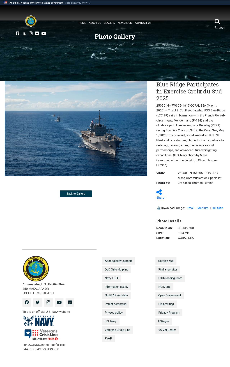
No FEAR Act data (116, 295)
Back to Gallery (75, 193)
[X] (24, 33)
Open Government (169, 295)
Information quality (116, 286)
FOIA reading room (170, 278)
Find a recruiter (167, 269)
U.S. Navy (111, 321)
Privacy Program (169, 312)
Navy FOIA (111, 278)
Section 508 (166, 261)
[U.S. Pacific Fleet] (31, 21)
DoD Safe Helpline (116, 269)
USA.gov (163, 321)
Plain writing (166, 304)
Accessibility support (118, 261)
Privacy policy (114, 312)
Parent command (115, 304)
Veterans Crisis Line (117, 330)
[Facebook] (17, 33)
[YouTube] (43, 33)
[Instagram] (31, 33)
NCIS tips (164, 286)
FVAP (108, 338)
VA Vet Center (167, 330)
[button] (78, 3)
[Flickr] (37, 33)
